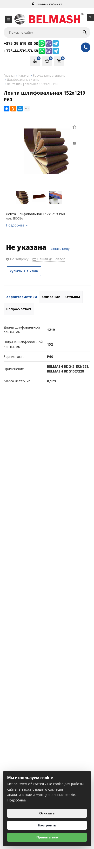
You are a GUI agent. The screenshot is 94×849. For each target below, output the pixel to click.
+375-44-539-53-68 (21, 51)
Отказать (47, 813)
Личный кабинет (48, 4)
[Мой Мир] (20, 108)
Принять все (47, 837)
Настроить (47, 825)
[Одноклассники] (13, 108)
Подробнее (16, 800)
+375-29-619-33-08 (21, 43)
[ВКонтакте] (6, 108)
